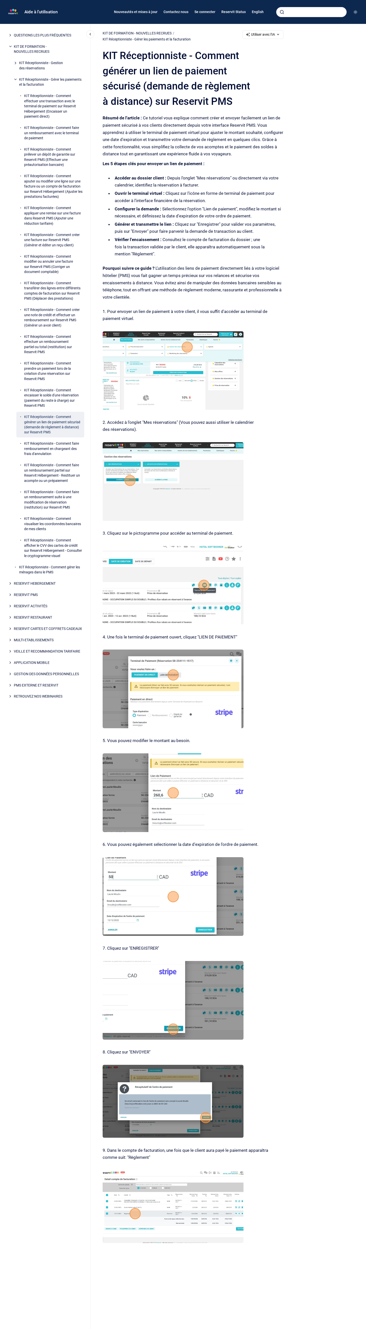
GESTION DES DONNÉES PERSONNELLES (46, 674)
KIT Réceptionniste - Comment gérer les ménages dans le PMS (49, 569)
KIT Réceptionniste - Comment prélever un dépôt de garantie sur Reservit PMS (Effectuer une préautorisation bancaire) (49, 157)
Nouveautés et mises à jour (135, 12)
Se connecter (204, 12)
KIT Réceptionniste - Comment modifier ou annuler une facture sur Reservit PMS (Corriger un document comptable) (48, 264)
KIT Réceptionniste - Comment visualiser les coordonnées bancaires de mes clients (52, 524)
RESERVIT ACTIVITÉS (30, 606)
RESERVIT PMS (26, 595)
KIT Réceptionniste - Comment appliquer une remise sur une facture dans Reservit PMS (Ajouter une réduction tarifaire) (52, 215)
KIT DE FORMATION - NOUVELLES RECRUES (31, 49)
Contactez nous (176, 12)
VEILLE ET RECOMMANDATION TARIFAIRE (47, 651)
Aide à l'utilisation (41, 11)
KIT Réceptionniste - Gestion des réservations (41, 65)
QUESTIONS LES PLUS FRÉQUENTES (42, 35)
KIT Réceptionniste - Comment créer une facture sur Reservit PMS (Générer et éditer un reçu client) (52, 240)
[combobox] (311, 12)
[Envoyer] (282, 12)
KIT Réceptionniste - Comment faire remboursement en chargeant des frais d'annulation (51, 449)
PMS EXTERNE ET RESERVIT (36, 685)
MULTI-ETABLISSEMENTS (34, 640)
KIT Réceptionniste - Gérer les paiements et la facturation (50, 81)
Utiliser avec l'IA (263, 34)
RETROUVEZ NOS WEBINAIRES (38, 697)
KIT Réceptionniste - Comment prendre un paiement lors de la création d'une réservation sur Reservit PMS (47, 371)
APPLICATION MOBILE (32, 663)
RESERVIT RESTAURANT (33, 617)
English (258, 12)
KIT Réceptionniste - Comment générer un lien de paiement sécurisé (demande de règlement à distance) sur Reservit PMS (52, 424)
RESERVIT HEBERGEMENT (35, 583)
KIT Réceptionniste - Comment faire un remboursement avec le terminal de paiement (51, 133)
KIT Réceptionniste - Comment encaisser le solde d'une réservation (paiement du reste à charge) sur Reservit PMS (51, 397)
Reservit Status (233, 12)
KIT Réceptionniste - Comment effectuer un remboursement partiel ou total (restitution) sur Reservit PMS (48, 344)
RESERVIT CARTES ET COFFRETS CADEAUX (48, 629)
